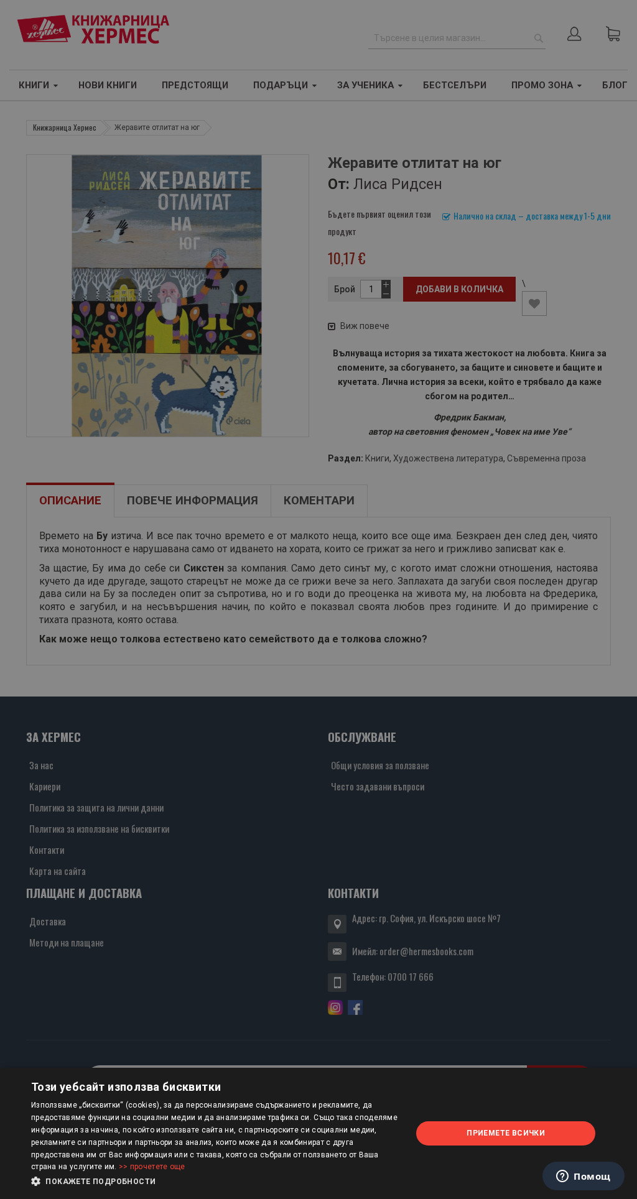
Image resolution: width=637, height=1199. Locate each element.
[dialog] (318, 1133)
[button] (216, 1182)
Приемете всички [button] (506, 1133)
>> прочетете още (152, 1166)
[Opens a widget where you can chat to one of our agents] (583, 1177)
